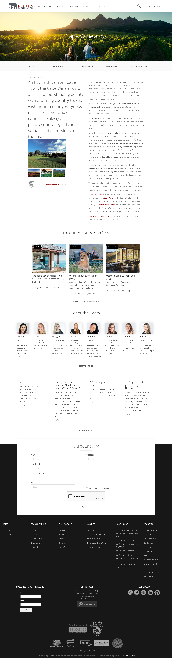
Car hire (102, 6)
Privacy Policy (130, 656)
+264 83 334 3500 (87, 597)
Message (90, 454)
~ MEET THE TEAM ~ (86, 366)
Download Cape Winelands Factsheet (51, 184)
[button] (61, 6)
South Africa (35, 78)
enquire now (154, 6)
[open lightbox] (47, 154)
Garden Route (98, 194)
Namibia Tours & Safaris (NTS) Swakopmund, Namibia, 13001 (87, 592)
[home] (20, 6)
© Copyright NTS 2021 (87, 651)
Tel (32, 482)
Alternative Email (38, 473)
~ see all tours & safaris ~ (86, 301)
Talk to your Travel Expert (100, 216)
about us (90, 6)
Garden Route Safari (106, 204)
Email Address (37, 464)
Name (34, 454)
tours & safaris (44, 6)
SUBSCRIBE (26, 609)
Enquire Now (7, 530)
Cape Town (109, 198)
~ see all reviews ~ (86, 430)
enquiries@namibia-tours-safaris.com (87, 599)
